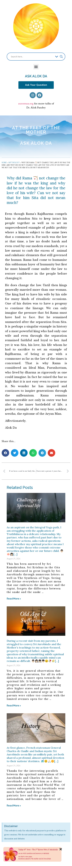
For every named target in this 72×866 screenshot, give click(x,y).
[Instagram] (33, 95)
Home (4, 162)
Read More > (14, 598)
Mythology (14, 162)
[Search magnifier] (61, 56)
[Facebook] (40, 95)
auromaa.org (25, 103)
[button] (36, 66)
